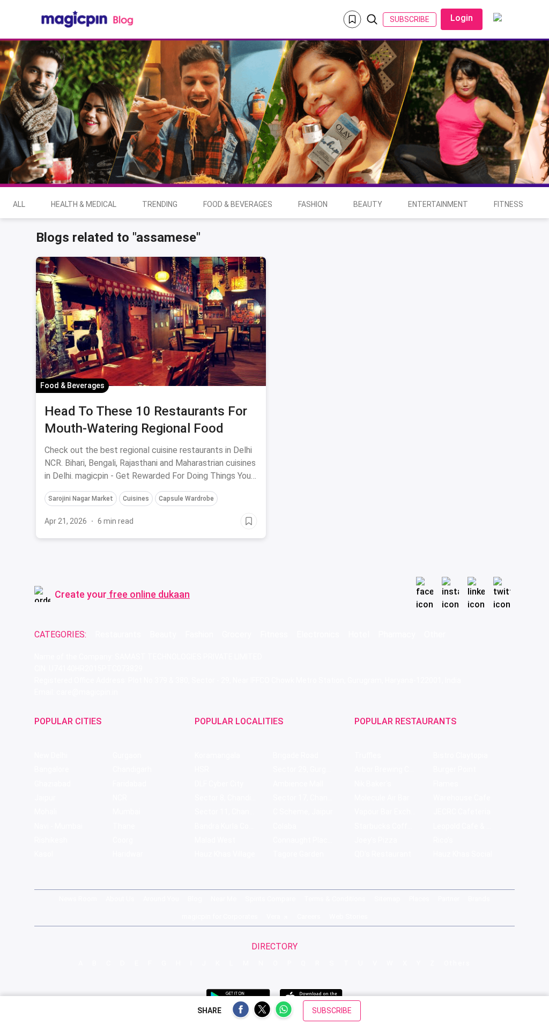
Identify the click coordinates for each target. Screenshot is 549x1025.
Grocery (236, 634)
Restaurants (118, 634)
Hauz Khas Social (462, 854)
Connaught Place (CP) (310, 840)
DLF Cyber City (219, 783)
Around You (161, 899)
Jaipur (45, 797)
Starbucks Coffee (385, 826)
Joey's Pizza (375, 840)
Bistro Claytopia (460, 755)
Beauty (367, 204)
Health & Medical (83, 204)
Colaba (284, 826)
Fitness (508, 204)
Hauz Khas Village (225, 854)
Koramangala (217, 755)
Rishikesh (51, 840)
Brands (479, 899)
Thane (124, 826)
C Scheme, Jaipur (303, 811)
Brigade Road (295, 755)
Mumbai (126, 811)
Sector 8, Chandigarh (230, 797)
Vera (273, 916)
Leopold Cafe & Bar (465, 826)
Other (435, 634)
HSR (202, 769)
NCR (120, 797)
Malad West (215, 840)
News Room (78, 899)
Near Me (223, 899)
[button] (47, 267)
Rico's (443, 840)
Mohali (45, 811)
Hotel (358, 634)
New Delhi (51, 755)
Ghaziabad (52, 783)
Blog (195, 899)
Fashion (313, 204)
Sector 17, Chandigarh (311, 797)
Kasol (43, 854)
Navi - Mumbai (58, 826)
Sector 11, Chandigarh (233, 811)
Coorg (123, 840)
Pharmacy (397, 634)
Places (419, 899)
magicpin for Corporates (220, 916)
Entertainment (438, 204)
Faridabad (129, 783)
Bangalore (51, 769)
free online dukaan (149, 594)
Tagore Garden (298, 854)
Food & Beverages (237, 204)
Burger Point (454, 769)
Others (457, 963)
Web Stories (348, 916)
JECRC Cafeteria (462, 811)
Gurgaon (127, 755)
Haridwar (128, 854)
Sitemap (387, 899)
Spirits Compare (270, 899)
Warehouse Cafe (462, 797)
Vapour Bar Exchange (391, 811)
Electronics (317, 634)
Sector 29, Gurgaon (306, 769)
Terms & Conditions (335, 899)
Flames (445, 783)
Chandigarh (132, 769)
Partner (448, 899)
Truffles (367, 755)
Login (461, 18)
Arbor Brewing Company (393, 769)
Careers (309, 916)
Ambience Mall (298, 783)
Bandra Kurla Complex (232, 826)
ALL (19, 204)
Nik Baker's (372, 783)
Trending (159, 204)
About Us (120, 899)
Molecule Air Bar (382, 797)
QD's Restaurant (382, 854)
